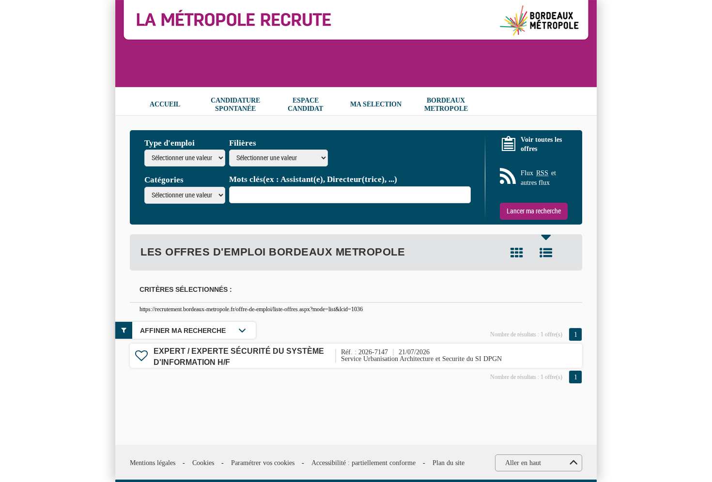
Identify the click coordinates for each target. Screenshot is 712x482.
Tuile (517, 253)
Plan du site (448, 463)
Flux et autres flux (538, 177)
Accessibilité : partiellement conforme (363, 463)
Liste (546, 253)
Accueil (165, 104)
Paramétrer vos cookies (262, 463)
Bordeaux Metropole (446, 104)
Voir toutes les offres (541, 144)
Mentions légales (152, 463)
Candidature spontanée (235, 104)
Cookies (203, 463)
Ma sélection (376, 104)
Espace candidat (305, 104)
